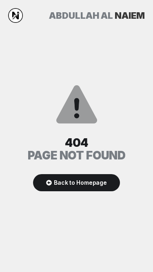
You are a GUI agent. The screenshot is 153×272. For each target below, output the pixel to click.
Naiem (97, 15)
